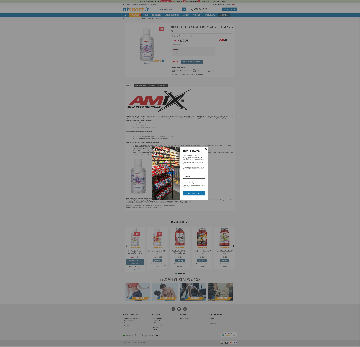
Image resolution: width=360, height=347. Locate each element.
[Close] (206, 149)
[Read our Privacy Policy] (204, 186)
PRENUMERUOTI (194, 193)
